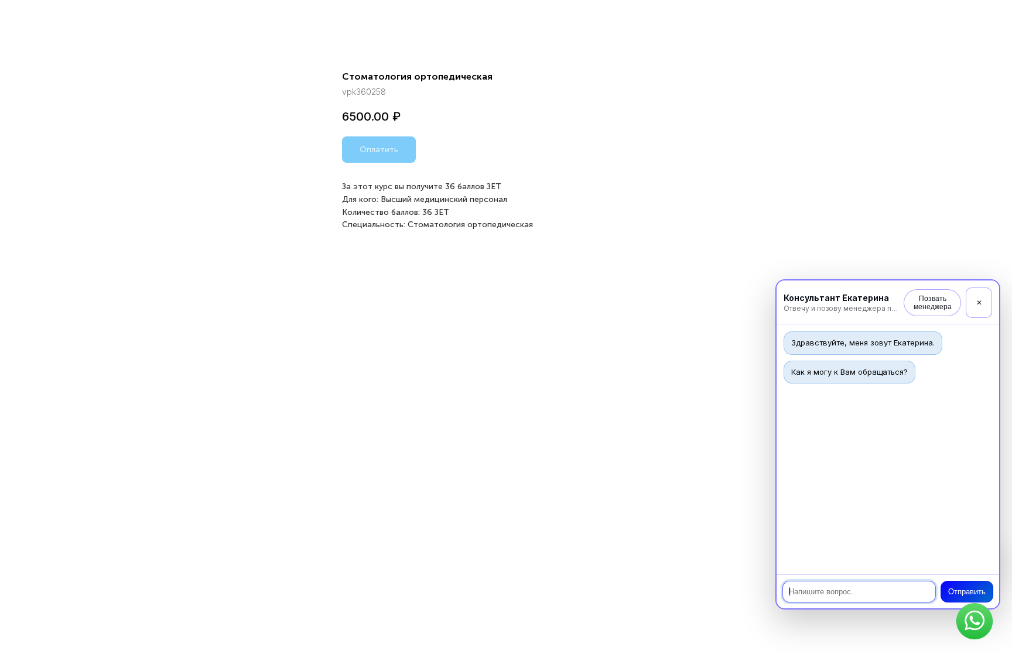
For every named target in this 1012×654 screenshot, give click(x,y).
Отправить (967, 591)
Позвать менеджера (933, 303)
